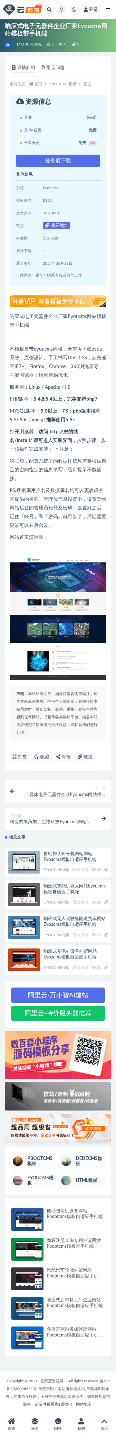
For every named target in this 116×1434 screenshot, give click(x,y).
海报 (65, 757)
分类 (35, 1428)
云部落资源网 (51, 1381)
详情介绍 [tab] (26, 68)
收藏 (44, 757)
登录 (93, 9)
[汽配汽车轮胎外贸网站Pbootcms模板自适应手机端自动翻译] (27, 1278)
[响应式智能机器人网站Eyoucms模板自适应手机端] (24, 894)
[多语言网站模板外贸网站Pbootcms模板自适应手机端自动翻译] (27, 1337)
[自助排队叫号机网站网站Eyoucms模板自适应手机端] (24, 862)
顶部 (104, 1428)
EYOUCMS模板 (29, 44)
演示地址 (59, 225)
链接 (87, 757)
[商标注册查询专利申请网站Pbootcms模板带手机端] (27, 1249)
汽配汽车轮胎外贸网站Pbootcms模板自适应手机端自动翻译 (75, 1276)
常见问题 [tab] (55, 68)
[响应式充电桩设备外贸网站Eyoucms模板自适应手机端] (24, 959)
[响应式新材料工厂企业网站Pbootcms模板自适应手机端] (27, 1308)
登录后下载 (58, 160)
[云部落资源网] (8, 44)
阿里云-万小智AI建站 (58, 995)
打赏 (21, 757)
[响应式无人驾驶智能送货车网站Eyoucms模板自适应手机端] (24, 927)
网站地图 (84, 1404)
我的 (81, 1428)
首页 (38, 84)
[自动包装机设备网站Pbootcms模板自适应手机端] (27, 1219)
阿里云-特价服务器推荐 (58, 1013)
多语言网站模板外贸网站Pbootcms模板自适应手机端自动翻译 (75, 1335)
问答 (58, 1428)
